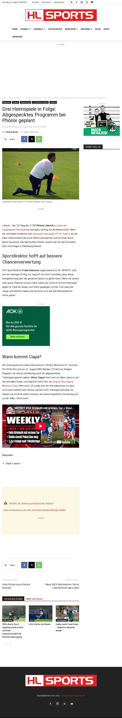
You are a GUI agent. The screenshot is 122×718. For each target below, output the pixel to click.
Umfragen (17, 36)
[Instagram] (81, 2)
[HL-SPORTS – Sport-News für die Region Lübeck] (61, 15)
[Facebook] (76, 2)
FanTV (106, 29)
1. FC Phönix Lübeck (32, 97)
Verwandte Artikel (13, 599)
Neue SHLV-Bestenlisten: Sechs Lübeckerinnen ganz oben (62, 586)
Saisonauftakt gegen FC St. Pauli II (51, 233)
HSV (31, 620)
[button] (71, 2)
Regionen (85, 29)
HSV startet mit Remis (40, 624)
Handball (38, 29)
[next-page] (9, 643)
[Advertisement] (61, 70)
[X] (87, 2)
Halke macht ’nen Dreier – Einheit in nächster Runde (67, 627)
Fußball (24, 29)
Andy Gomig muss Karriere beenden (16, 586)
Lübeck (15, 102)
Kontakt (35, 2)
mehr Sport (70, 29)
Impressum (46, 2)
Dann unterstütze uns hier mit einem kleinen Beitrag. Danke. (35, 510)
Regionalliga (15, 97)
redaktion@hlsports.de (73, 695)
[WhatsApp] (39, 139)
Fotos (98, 29)
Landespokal (62, 620)
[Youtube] (92, 2)
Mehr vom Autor (34, 599)
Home (14, 29)
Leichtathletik (55, 29)
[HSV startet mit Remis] (40, 613)
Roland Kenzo (12, 132)
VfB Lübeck (7, 620)
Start (4, 97)
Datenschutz (59, 2)
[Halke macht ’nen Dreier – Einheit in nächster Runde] (67, 613)
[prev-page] (4, 643)
